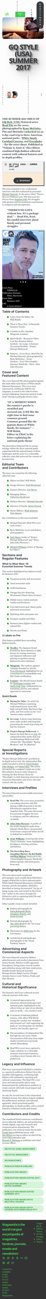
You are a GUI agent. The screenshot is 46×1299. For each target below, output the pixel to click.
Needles (14, 648)
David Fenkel (32, 764)
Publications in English (18, 1166)
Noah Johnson (31, 510)
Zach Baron (15, 537)
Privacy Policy (39, 1238)
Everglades (35, 141)
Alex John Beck (17, 923)
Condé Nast (7, 1132)
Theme (39, 1242)
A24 (35, 734)
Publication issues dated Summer (16, 1184)
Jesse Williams (17, 838)
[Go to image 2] (23, 282)
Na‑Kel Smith (35, 854)
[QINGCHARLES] (9, 94)
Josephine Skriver (19, 854)
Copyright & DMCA (39, 1226)
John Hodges (8, 766)
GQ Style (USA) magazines (20, 1149)
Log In (31, 14)
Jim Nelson (7, 1135)
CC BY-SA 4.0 (5, 1278)
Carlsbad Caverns (12, 141)
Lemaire (14, 680)
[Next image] (40, 254)
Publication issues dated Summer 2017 (19, 1192)
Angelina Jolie (20, 199)
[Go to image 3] (25, 282)
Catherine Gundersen (20, 497)
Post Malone (20, 856)
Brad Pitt (7, 125)
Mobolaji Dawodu (35, 501)
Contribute (40, 14)
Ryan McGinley (32, 128)
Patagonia (15, 665)
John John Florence (19, 823)
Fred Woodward (33, 485)
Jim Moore (32, 489)
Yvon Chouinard (17, 670)
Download (25, 180)
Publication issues (16, 1172)
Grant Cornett (16, 916)
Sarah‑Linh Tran (17, 686)
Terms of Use (39, 1232)
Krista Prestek (34, 506)
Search (20, 14)
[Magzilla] (14, 94)
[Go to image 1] (20, 282)
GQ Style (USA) (11, 122)
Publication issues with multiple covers (19, 1200)
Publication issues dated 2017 (22, 1178)
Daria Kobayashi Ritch (20, 911)
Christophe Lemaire (22, 683)
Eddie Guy (28, 931)
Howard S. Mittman (11, 1140)
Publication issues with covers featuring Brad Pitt (21, 1208)
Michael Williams (18, 547)
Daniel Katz (24, 766)
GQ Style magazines (16, 1154)
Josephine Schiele (18, 913)
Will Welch (15, 319)
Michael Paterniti (10, 194)
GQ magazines (13, 1160)
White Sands (29, 138)
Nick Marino (16, 513)
